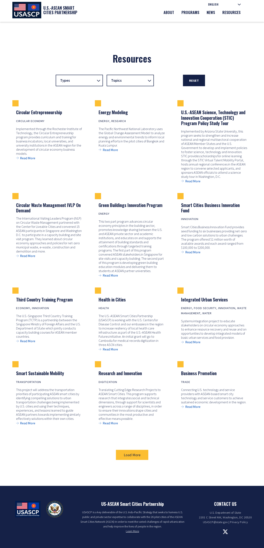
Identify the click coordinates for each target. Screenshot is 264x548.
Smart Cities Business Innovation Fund (210, 208)
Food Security (205, 308)
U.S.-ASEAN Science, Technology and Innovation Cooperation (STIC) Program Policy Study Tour (213, 117)
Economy (23, 308)
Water (207, 313)
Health (104, 308)
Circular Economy (30, 121)
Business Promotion (199, 373)
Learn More (132, 531)
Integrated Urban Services (204, 299)
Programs (190, 12)
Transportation (28, 382)
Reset (194, 80)
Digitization (108, 382)
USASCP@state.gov (215, 522)
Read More (27, 158)
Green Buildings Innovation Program (131, 205)
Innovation (189, 219)
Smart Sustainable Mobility (40, 373)
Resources (231, 12)
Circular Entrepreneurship (39, 112)
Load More (132, 455)
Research (118, 121)
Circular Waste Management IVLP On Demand (48, 208)
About (169, 12)
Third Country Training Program (44, 299)
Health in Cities (112, 299)
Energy (104, 121)
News (211, 12)
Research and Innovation (120, 373)
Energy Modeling (113, 112)
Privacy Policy (239, 522)
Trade (185, 382)
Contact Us (225, 503)
